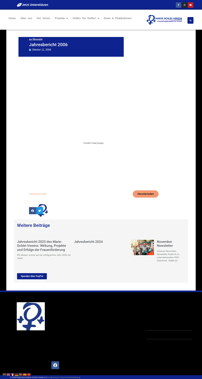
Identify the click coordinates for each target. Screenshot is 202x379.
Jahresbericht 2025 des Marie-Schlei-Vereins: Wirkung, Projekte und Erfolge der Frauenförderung (41, 246)
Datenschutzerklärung (70, 377)
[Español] (25, 374)
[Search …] (190, 20)
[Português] (21, 374)
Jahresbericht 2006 (37, 194)
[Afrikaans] (4, 374)
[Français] (13, 374)
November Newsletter (165, 244)
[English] (8, 374)
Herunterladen (145, 193)
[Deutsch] (17, 374)
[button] (32, 210)
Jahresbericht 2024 (88, 242)
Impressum (54, 377)
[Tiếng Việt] (29, 374)
